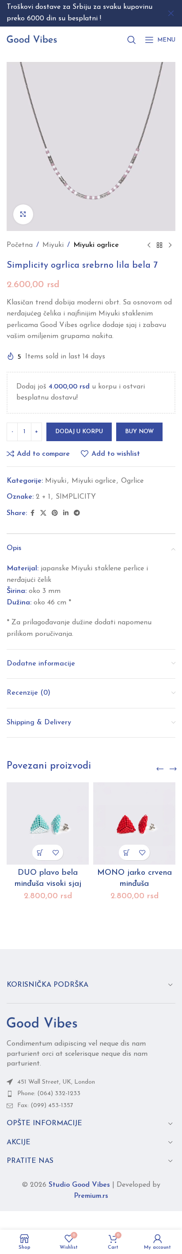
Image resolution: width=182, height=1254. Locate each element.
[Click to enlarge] (23, 214)
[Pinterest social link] (55, 513)
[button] (40, 852)
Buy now (139, 432)
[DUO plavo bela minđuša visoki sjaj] (48, 823)
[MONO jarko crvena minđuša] (134, 823)
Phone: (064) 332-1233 (48, 1093)
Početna (20, 245)
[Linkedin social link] (66, 513)
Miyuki (53, 245)
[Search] (131, 40)
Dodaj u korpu (79, 432)
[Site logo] (32, 39)
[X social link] (43, 513)
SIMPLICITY (76, 496)
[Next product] (170, 245)
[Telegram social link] (77, 513)
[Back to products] (159, 245)
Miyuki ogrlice (96, 245)
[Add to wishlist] (55, 852)
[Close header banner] (171, 13)
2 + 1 (43, 496)
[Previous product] (149, 245)
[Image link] (42, 1023)
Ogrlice (132, 481)
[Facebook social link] (32, 513)
